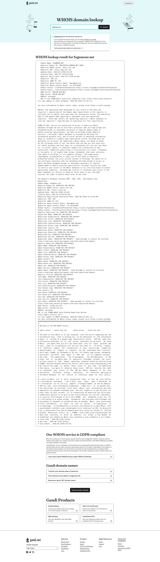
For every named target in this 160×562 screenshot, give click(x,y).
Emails (82, 544)
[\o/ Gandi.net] (42, 540)
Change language (32, 544)
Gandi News (65, 548)
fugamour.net (58, 36)
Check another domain (80, 490)
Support (101, 544)
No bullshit (64, 546)
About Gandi (65, 542)
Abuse (120, 544)
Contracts (121, 546)
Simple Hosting (84, 548)
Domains (82, 542)
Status (101, 542)
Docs (100, 546)
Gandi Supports (66, 544)
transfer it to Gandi (90, 39)
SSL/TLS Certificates (86, 546)
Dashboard (128, 3)
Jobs (62, 551)
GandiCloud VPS (85, 551)
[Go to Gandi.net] (32, 3)
